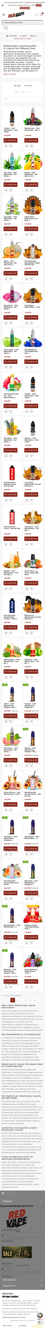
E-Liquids (20, 1265)
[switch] (40, 1322)
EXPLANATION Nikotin (11, 1230)
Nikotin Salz (7, 1264)
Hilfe (18, 1232)
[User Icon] (36, 14)
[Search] (6, 27)
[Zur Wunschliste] (11, 146)
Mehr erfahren (7, 1241)
